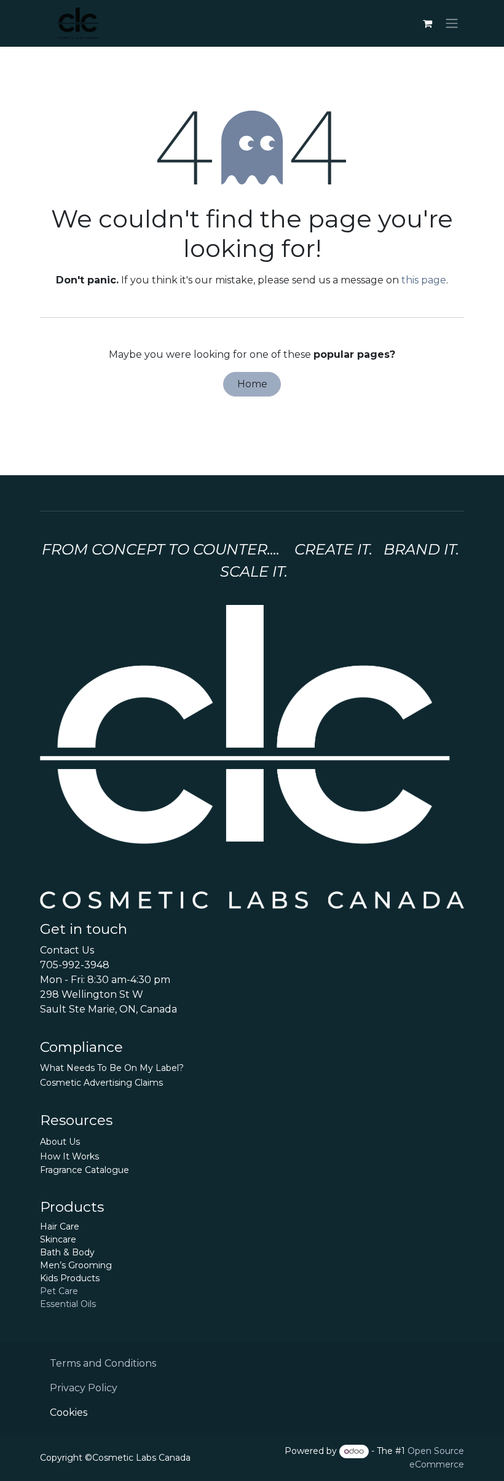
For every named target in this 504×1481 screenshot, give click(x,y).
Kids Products (70, 1278)
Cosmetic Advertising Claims (101, 1082)
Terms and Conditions (103, 1363)
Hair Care (59, 1226)
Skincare (58, 1239)
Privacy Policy (83, 1388)
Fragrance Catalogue (84, 1169)
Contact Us (67, 950)
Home (252, 384)
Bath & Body (67, 1252)
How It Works (69, 1156)
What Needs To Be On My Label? (112, 1067)
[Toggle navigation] (451, 23)
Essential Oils (68, 1303)
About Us (60, 1141)
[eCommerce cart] (427, 23)
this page (423, 280)
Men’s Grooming (76, 1265)
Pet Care (59, 1291)
